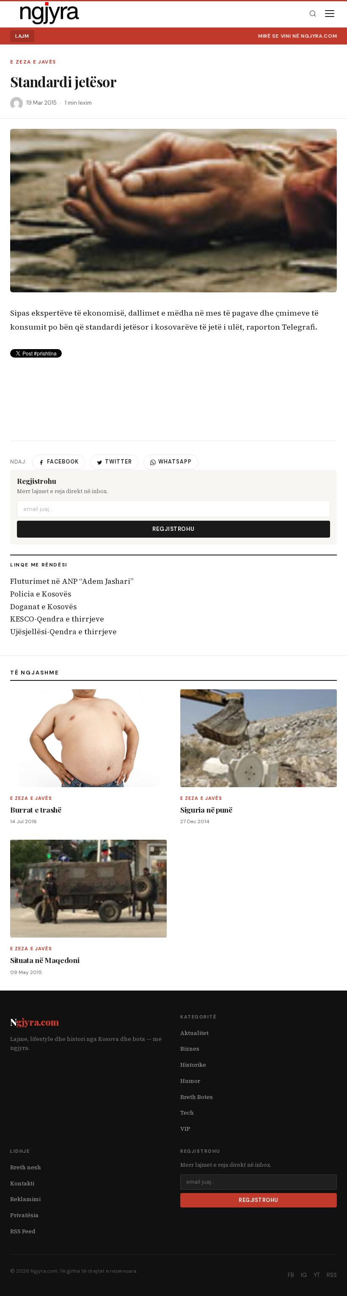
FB (291, 1275)
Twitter (118, 461)
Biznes (189, 1049)
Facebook (63, 461)
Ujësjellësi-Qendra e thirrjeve (63, 632)
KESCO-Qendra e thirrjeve (57, 619)
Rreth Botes (196, 1097)
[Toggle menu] (329, 13)
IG (304, 1275)
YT (317, 1275)
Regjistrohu (173, 529)
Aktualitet (194, 1033)
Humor (190, 1081)
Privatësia (24, 1215)
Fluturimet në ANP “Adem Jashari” (71, 581)
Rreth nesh (25, 1167)
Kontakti (22, 1183)
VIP (185, 1129)
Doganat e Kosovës (43, 607)
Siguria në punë (206, 809)
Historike (193, 1065)
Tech (187, 1113)
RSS (332, 1275)
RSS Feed (23, 1231)
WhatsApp (175, 461)
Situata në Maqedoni (44, 960)
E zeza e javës (33, 62)
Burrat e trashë (35, 809)
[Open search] (312, 13)
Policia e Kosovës (40, 594)
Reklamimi (25, 1199)
